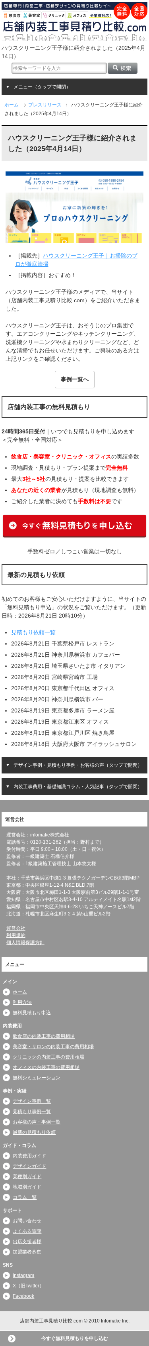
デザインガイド (29, 1166)
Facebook (23, 1296)
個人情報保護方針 (25, 943)
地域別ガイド (27, 1187)
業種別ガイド (27, 1177)
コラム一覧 (25, 1197)
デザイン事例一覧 (32, 1101)
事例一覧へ (75, 379)
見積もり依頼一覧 (33, 632)
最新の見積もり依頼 (34, 1132)
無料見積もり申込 (32, 1012)
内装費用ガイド (29, 1156)
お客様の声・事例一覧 (36, 1122)
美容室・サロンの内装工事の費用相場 (53, 1046)
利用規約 (15, 936)
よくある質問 (27, 1231)
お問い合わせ (27, 1221)
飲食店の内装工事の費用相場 (44, 1036)
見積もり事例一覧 (32, 1111)
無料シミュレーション (36, 1077)
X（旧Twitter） (28, 1286)
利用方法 (22, 1002)
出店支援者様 (27, 1242)
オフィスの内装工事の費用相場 (46, 1067)
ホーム (20, 992)
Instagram (23, 1276)
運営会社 (15, 928)
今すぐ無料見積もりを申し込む (74, 1338)
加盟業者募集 (27, 1252)
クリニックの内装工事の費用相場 (48, 1057)
